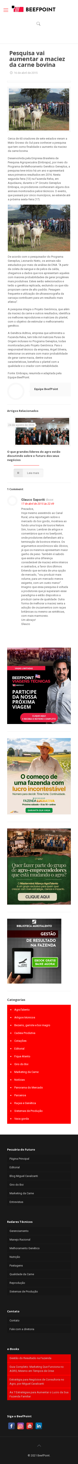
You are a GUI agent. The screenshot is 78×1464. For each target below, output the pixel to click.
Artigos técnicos (24, 1017)
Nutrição (15, 1257)
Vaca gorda (21, 1118)
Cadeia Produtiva (24, 1033)
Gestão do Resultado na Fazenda (30, 1358)
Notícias (19, 1079)
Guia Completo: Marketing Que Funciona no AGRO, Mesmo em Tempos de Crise (37, 1368)
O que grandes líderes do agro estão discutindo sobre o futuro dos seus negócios (33, 456)
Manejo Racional (20, 1239)
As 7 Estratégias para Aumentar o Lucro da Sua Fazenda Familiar (39, 1394)
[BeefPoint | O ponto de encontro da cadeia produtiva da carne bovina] (33, 8)
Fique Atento (22, 1056)
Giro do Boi (21, 1064)
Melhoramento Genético (25, 1248)
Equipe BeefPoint (46, 389)
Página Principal (19, 1158)
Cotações (20, 1040)
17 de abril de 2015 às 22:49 (37, 503)
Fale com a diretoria (22, 1329)
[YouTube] (29, 1425)
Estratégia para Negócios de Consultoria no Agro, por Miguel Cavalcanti (37, 1381)
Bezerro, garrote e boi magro (32, 1025)
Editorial (19, 1048)
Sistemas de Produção (28, 1110)
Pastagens (16, 1265)
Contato (15, 1320)
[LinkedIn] (38, 1425)
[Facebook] (11, 1425)
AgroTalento (22, 1009)
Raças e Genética (25, 1103)
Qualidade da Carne (22, 1274)
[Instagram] (20, 1425)
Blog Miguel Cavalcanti (24, 1176)
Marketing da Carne (26, 1072)
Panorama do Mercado (28, 1087)
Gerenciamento (19, 1231)
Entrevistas (16, 1202)
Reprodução (17, 1282)
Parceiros (20, 1095)
